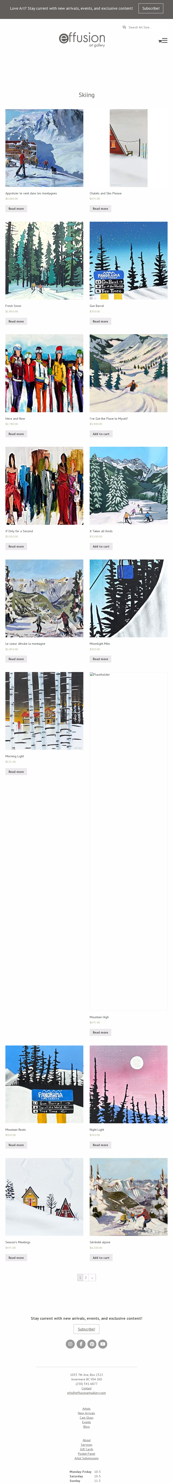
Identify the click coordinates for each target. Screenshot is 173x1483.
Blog (86, 1427)
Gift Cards (86, 1449)
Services (86, 1445)
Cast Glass (86, 1418)
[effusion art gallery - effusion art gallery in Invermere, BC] (82, 39)
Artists (86, 1409)
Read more (16, 209)
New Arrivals (86, 1413)
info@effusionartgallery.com (86, 1393)
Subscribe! (150, 8)
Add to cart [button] (101, 434)
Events (86, 1422)
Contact (86, 1388)
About (87, 1440)
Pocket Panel (86, 1454)
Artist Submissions (87, 1458)
